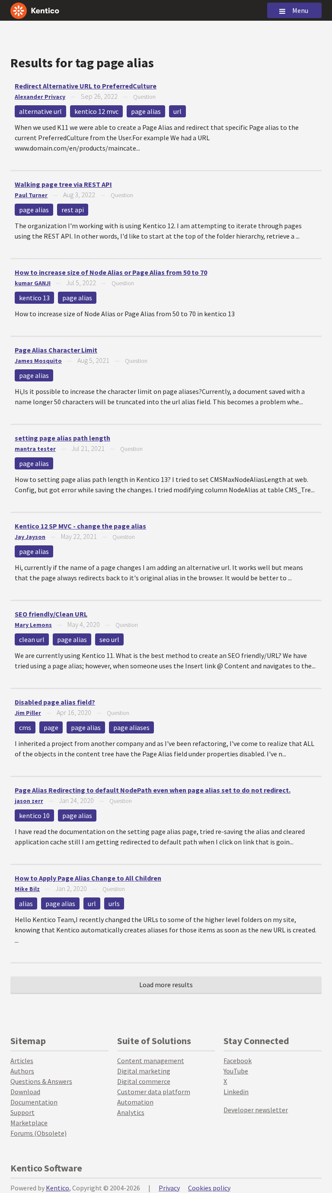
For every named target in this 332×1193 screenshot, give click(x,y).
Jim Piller (28, 713)
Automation (135, 1102)
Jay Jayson (30, 537)
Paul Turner (31, 195)
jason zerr (29, 801)
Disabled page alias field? (55, 702)
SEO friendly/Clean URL (51, 614)
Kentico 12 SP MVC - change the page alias (80, 526)
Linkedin (236, 1091)
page (51, 727)
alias (26, 903)
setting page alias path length (62, 438)
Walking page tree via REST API (63, 184)
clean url (32, 639)
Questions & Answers (41, 1081)
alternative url (40, 111)
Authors (22, 1071)
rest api (72, 209)
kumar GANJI (33, 283)
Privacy (169, 1188)
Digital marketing (143, 1071)
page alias (146, 111)
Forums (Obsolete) (38, 1133)
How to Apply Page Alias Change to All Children (88, 878)
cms (25, 727)
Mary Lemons (33, 625)
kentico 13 (34, 297)
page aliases (131, 727)
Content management (150, 1060)
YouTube (235, 1071)
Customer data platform (153, 1091)
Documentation (33, 1102)
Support (22, 1112)
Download (25, 1091)
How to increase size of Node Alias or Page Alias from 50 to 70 (111, 272)
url (177, 111)
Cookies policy (209, 1188)
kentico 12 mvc (96, 111)
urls (114, 903)
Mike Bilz (27, 889)
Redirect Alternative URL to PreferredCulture (85, 86)
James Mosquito (38, 361)
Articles (21, 1060)
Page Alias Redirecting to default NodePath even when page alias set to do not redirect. (152, 790)
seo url (109, 639)
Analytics (130, 1112)
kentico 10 (34, 815)
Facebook (237, 1060)
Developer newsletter (255, 1109)
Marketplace (29, 1122)
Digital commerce (143, 1081)
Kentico (57, 1188)
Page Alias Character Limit (56, 350)
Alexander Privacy (40, 97)
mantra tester (35, 449)
